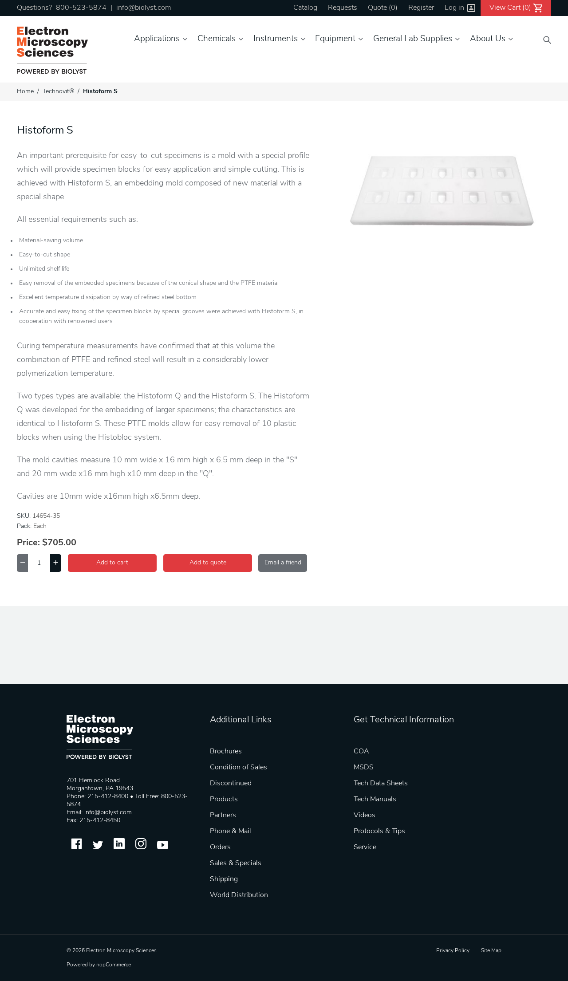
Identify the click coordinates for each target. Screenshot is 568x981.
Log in (454, 8)
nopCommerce (113, 965)
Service (365, 847)
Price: (28, 543)
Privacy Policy (452, 950)
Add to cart (112, 562)
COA (361, 751)
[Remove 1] (22, 563)
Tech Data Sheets (381, 783)
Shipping (224, 879)
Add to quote (207, 562)
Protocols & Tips (379, 831)
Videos (364, 815)
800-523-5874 (81, 8)
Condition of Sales (238, 767)
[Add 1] (55, 563)
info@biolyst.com (143, 8)
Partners (223, 815)
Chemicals (216, 39)
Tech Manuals (375, 799)
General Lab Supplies (412, 39)
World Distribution (239, 895)
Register (421, 8)
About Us (487, 39)
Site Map (491, 950)
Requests (342, 8)
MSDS (364, 767)
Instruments (275, 39)
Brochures (226, 751)
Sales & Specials (235, 863)
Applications (157, 39)
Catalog (305, 8)
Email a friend (282, 562)
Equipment (335, 39)
